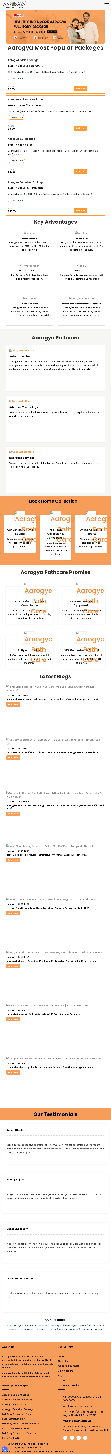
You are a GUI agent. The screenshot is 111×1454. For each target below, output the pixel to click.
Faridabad (32, 1325)
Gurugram (19, 1325)
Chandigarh (27, 1329)
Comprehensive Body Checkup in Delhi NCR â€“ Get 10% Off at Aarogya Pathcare (49, 1067)
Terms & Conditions (64, 1451)
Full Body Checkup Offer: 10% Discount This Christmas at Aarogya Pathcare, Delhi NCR (52, 752)
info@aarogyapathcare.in (78, 1406)
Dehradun (98, 1329)
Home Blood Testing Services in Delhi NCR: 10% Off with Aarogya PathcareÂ (46, 854)
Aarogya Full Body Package (17, 1399)
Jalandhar (73, 1329)
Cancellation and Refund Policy (35, 1451)
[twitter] (72, 1437)
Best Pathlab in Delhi (14, 1418)
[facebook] (65, 1437)
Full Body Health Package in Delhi (21, 1423)
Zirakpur (52, 1329)
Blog (60, 1375)
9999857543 (90, 1396)
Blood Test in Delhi (12, 1438)
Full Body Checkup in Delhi (17, 1414)
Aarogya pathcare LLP (29, 1447)
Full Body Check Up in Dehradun (20, 1433)
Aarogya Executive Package (18, 1409)
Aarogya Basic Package (15, 1394)
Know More (17, 78)
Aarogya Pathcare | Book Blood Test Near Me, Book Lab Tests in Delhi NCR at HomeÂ (51, 961)
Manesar (43, 1325)
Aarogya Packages (68, 1365)
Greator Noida (95, 1325)
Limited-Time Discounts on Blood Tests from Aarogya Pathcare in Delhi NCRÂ (48, 908)
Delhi (9, 1325)
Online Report (65, 1370)
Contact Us (64, 1380)
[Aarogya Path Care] (14, 4)
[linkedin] (85, 1437)
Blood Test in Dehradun (15, 1428)
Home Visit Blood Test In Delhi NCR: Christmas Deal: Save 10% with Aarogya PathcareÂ (52, 699)
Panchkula (40, 1329)
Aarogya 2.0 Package (14, 1404)
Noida (83, 1325)
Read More (13, 704)
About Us (63, 1361)
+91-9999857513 (72, 1396)
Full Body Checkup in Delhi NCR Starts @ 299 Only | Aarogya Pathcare (43, 1014)
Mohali (62, 1329)
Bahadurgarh (71, 1325)
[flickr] (78, 1437)
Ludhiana (85, 1329)
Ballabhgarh (56, 1325)
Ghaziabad (13, 1329)
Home (61, 1356)
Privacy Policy (9, 1451)
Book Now (80, 88)
